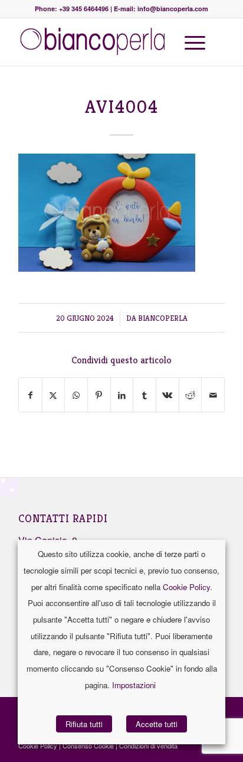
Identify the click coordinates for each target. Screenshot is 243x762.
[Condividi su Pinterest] (99, 395)
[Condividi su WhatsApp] (76, 395)
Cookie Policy (186, 586)
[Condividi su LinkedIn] (122, 395)
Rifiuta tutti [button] (84, 724)
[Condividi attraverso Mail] (213, 395)
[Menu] (189, 42)
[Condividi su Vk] (167, 395)
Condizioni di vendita (148, 745)
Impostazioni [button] (134, 685)
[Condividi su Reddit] (190, 395)
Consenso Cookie (88, 745)
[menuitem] (193, 42)
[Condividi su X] (53, 395)
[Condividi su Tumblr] (144, 395)
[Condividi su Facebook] (30, 395)
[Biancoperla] (100, 42)
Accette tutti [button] (157, 724)
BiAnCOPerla (163, 318)
